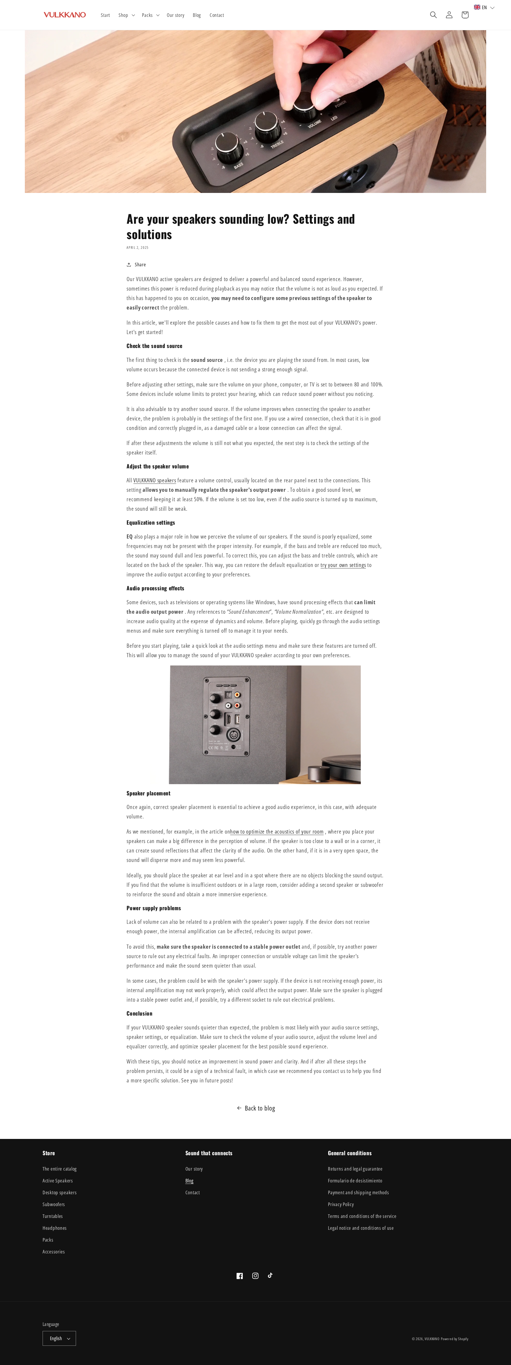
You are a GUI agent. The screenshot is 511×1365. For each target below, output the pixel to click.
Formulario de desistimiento (355, 1180)
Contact (192, 1192)
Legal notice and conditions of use (361, 1227)
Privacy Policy (341, 1204)
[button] (126, 15)
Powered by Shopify (454, 1338)
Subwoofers (54, 1204)
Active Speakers (58, 1180)
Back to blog (260, 1108)
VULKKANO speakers (154, 480)
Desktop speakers (60, 1192)
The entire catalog (60, 1168)
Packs (48, 1239)
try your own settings (343, 565)
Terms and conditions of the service (362, 1216)
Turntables (53, 1216)
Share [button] (140, 264)
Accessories (54, 1251)
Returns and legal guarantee (355, 1168)
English (56, 1338)
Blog (189, 1180)
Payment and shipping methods (358, 1192)
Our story (194, 1168)
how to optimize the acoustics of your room (277, 831)
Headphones (55, 1227)
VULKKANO (432, 1338)
